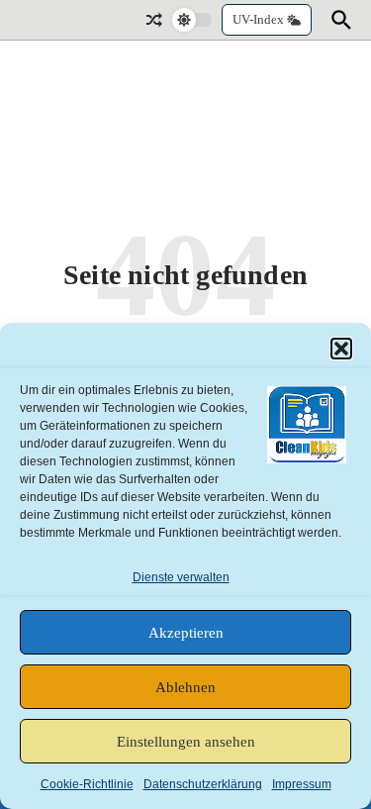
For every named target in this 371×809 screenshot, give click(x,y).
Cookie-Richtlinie (87, 784)
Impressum (301, 784)
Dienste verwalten (181, 577)
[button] (341, 348)
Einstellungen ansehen (186, 742)
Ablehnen (185, 687)
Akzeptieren (186, 633)
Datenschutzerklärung (202, 784)
